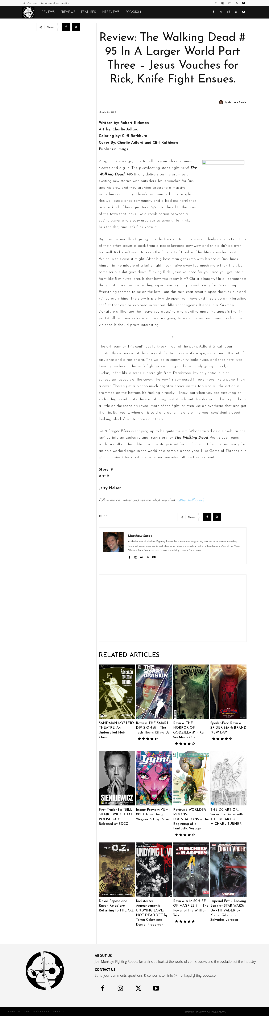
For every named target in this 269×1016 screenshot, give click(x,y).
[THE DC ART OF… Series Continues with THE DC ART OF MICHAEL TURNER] (228, 778)
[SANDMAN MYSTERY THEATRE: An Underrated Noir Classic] (117, 692)
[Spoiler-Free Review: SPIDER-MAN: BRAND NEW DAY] (228, 692)
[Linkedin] (141, 556)
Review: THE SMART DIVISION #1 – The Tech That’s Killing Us (152, 728)
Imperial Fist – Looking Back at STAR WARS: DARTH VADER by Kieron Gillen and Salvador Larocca (228, 910)
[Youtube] (243, 3)
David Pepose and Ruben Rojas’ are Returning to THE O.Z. (116, 905)
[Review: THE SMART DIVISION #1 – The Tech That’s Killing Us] (154, 692)
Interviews (111, 12)
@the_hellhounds (190, 500)
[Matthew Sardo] (221, 102)
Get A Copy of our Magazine (55, 3)
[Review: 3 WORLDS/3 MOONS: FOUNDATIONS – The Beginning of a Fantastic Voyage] (191, 778)
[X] (236, 3)
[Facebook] (216, 3)
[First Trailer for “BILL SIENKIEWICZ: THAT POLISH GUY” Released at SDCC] (117, 778)
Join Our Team (29, 3)
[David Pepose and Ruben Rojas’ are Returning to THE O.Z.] (117, 869)
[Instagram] (223, 3)
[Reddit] (230, 3)
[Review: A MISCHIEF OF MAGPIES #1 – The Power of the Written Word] (191, 869)
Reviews (48, 12)
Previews (68, 12)
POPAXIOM (133, 12)
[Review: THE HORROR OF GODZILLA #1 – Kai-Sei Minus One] (191, 692)
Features (88, 12)
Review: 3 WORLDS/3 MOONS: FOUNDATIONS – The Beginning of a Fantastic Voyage (191, 819)
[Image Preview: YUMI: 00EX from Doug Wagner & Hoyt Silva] (154, 778)
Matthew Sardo (237, 102)
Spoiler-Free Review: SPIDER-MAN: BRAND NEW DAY (228, 728)
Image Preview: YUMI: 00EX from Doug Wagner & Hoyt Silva (153, 814)
